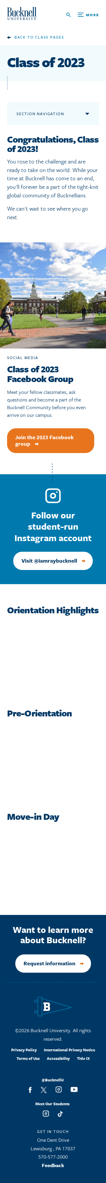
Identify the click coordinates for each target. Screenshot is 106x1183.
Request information (49, 963)
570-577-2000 (53, 1156)
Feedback (53, 1165)
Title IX (83, 1058)
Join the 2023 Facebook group (44, 440)
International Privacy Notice (69, 1050)
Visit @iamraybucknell (49, 560)
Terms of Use (28, 1058)
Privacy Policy (24, 1050)
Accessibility (58, 1058)
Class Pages (49, 37)
